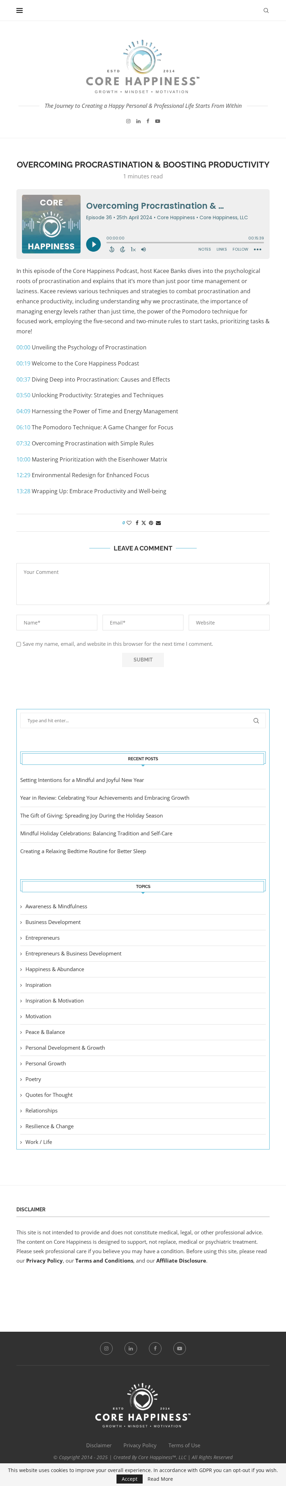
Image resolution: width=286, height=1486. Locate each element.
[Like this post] (129, 522)
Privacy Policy (44, 1260)
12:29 (23, 475)
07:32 (23, 443)
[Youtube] (157, 121)
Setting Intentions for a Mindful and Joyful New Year (82, 779)
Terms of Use (184, 1445)
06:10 (23, 427)
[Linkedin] (138, 121)
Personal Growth (45, 1063)
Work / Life (38, 1141)
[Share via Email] (158, 522)
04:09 (23, 411)
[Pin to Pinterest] (151, 522)
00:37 (23, 379)
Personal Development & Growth (65, 1047)
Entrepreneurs (42, 937)
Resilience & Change (49, 1126)
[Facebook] (147, 121)
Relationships (41, 1110)
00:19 (23, 363)
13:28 (23, 491)
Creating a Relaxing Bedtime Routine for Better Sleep (83, 851)
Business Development (53, 921)
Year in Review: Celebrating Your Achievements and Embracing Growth (104, 797)
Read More (160, 1479)
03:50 (23, 395)
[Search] (266, 10)
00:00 (23, 347)
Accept (129, 1479)
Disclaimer (99, 1445)
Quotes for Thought (49, 1094)
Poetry (33, 1078)
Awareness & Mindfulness (56, 906)
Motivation (38, 1016)
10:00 (23, 459)
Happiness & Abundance (54, 969)
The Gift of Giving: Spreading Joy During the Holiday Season (91, 815)
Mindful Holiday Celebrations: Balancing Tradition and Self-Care (96, 833)
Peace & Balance (45, 1031)
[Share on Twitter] (143, 522)
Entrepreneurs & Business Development (73, 953)
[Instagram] (128, 121)
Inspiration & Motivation (54, 1000)
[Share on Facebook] (137, 522)
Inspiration (38, 984)
